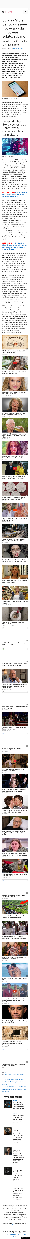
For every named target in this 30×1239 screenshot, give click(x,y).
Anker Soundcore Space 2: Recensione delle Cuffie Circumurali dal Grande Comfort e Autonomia (18, 1175)
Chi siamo (6, 1234)
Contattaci (15, 1225)
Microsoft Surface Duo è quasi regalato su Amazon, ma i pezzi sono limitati (14, 1082)
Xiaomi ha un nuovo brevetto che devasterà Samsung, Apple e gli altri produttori (14, 1089)
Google (10, 1074)
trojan (22, 1074)
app (6, 1074)
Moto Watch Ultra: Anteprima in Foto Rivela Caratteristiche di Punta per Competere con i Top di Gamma (18, 1194)
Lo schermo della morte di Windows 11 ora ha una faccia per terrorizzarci (14, 194)
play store (16, 1074)
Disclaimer (15, 1236)
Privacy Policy (22, 1234)
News (6, 1072)
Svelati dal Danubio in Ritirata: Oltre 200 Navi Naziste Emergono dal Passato (18, 1119)
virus (3, 1077)
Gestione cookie (25, 1237)
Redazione (13, 1234)
